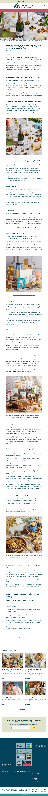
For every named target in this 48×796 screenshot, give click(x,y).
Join (33, 727)
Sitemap (26, 790)
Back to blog (24, 709)
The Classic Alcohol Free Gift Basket (15, 415)
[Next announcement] (45, 1)
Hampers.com (7, 789)
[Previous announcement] (2, 1)
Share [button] (8, 54)
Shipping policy (21, 790)
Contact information (14, 790)
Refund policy (21, 789)
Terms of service (6, 790)
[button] (24, 795)
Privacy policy (27, 789)
